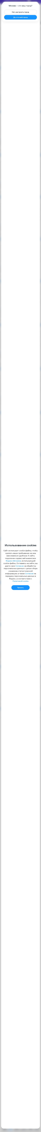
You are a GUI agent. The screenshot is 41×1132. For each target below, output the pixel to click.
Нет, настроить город (20, 12)
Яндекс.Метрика (13, 561)
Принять (20, 587)
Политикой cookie (20, 581)
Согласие (19, 566)
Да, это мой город (20, 17)
